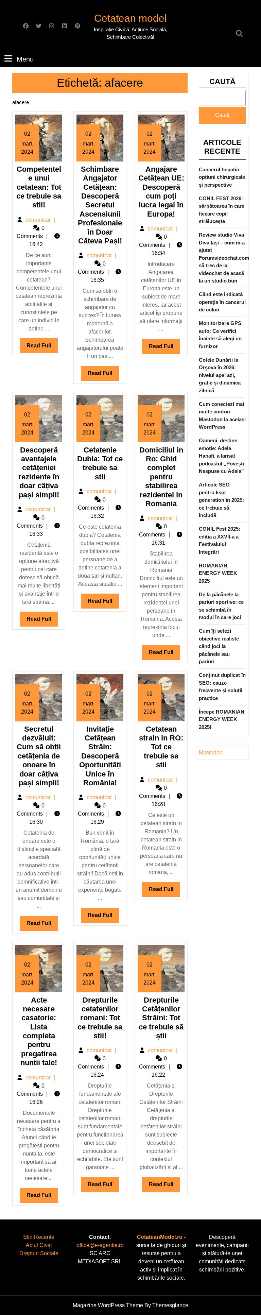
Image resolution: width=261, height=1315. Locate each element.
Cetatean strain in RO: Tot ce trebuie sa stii (161, 747)
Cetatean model (130, 18)
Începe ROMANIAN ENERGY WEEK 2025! (221, 719)
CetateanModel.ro (159, 1237)
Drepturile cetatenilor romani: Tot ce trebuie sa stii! (99, 1018)
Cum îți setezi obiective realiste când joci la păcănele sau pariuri (219, 646)
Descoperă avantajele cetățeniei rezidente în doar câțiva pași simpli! (38, 472)
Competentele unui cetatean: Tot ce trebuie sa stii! (38, 187)
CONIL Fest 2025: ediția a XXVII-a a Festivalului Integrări (219, 540)
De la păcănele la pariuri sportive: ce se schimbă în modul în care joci (221, 606)
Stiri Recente (38, 1237)
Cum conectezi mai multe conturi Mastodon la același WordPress (222, 415)
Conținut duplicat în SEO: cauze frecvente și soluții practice (222, 686)
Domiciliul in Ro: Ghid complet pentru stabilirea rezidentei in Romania (161, 477)
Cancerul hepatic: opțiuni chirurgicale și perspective (222, 177)
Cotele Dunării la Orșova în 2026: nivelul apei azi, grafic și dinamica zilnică (220, 375)
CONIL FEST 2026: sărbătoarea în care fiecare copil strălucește (221, 209)
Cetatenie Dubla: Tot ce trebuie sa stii (100, 463)
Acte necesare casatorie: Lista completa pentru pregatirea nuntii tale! (38, 1031)
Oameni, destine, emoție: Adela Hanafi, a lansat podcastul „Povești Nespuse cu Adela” (221, 456)
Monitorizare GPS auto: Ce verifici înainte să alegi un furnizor (220, 334)
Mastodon (211, 752)
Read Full (42, 347)
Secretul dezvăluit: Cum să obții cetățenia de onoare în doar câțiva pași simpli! (39, 756)
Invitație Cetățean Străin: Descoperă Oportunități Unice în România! (100, 756)
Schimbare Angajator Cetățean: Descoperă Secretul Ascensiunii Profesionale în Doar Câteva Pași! (100, 205)
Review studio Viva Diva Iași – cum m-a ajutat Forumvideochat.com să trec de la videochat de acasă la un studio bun (224, 258)
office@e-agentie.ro (100, 1245)
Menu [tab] (25, 59)
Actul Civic (39, 1245)
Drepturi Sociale (38, 1253)
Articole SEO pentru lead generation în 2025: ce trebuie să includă (221, 500)
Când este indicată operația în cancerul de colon (222, 301)
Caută (222, 81)
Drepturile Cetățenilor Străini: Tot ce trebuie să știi (161, 1018)
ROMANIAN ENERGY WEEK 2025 (218, 573)
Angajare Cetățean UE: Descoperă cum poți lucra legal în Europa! (161, 191)
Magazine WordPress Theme (108, 1305)
